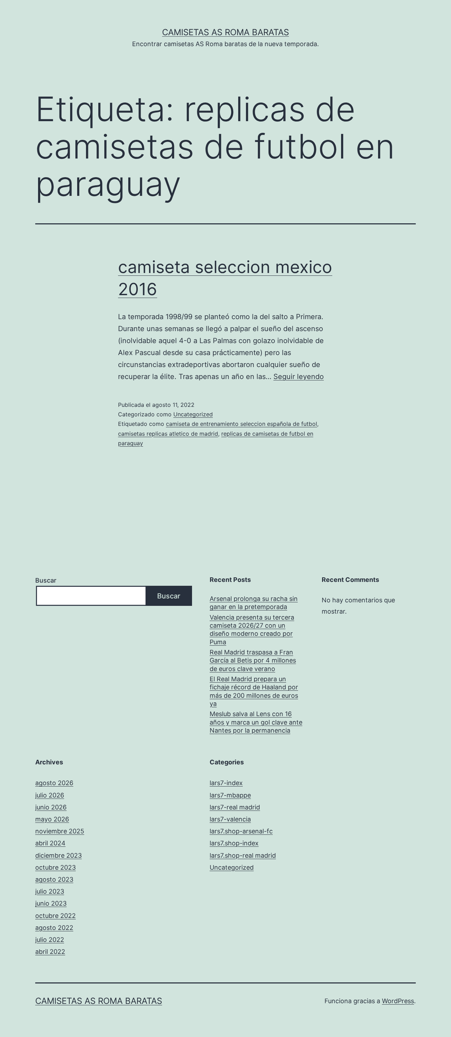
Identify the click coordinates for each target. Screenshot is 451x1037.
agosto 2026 (54, 783)
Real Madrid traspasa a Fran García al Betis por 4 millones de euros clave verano (253, 660)
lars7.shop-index (234, 843)
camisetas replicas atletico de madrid (168, 433)
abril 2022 (50, 951)
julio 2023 (49, 891)
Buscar (45, 580)
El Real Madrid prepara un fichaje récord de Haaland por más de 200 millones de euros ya (254, 691)
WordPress (398, 1001)
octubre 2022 (55, 915)
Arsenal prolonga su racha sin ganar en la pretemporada (254, 602)
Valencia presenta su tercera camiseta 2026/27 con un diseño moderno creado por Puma (252, 630)
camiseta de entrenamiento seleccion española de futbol (241, 423)
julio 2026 (49, 795)
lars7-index (226, 783)
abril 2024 (50, 843)
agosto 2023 (54, 879)
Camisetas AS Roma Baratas (225, 32)
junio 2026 (51, 807)
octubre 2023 (55, 867)
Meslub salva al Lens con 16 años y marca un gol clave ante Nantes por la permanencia (256, 722)
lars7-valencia (230, 819)
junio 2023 (51, 903)
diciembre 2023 (58, 855)
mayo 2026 (52, 819)
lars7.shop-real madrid (243, 855)
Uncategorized (193, 414)
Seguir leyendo (298, 376)
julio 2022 (49, 939)
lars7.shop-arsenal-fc (241, 831)
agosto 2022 (54, 927)
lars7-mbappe (230, 795)
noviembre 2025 (59, 831)
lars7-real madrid (235, 807)
